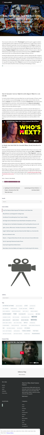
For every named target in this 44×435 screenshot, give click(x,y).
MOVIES (3, 385)
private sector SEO (15, 325)
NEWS (3, 389)
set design (27, 328)
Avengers (6, 181)
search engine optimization (34, 325)
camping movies (14, 308)
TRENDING (4, 391)
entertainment (7, 314)
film (15, 314)
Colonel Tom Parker (23, 308)
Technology (24, 424)
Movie (23, 416)
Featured (7, 178)
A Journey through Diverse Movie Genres (11, 244)
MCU (19, 181)
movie (34, 317)
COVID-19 (31, 308)
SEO (4, 328)
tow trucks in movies (18, 333)
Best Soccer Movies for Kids (9, 234)
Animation (24, 408)
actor (26, 305)
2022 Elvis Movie (19, 305)
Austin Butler (32, 305)
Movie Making (12, 178)
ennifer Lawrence (34, 311)
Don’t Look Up (25, 311)
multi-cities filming (18, 322)
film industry (22, 314)
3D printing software (8, 305)
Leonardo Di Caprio (6, 317)
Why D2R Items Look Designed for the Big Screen (13, 213)
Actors (23, 406)
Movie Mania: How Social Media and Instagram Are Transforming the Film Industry (20, 248)
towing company (26, 330)
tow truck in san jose (7, 333)
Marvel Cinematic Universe (12, 181)
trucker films (27, 333)
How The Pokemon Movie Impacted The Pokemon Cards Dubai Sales (18, 210)
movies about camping (7, 322)
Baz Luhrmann (5, 308)
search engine (24, 325)
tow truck (35, 330)
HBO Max (38, 314)
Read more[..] (25, 396)
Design (23, 410)
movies (34, 320)
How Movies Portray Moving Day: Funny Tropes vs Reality (15, 217)
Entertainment (25, 412)
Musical (23, 420)
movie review (25, 320)
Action (3, 178)
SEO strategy (19, 328)
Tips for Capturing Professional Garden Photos (13, 241)
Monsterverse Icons (25, 317)
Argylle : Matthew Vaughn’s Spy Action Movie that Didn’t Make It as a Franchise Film (20, 231)
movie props (16, 320)
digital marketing (6, 311)
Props (23, 422)
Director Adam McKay (16, 311)
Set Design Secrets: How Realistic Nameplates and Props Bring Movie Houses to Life (21, 224)
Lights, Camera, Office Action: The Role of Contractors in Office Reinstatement (19, 227)
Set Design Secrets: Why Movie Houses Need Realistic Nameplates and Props (19, 220)
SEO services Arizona (11, 328)
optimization (32, 322)
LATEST (3, 387)
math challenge (16, 317)
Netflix (26, 322)
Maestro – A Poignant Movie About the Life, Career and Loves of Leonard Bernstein (20, 238)
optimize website (6, 325)
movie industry (6, 320)
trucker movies (36, 333)
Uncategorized (25, 426)
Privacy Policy (4, 393)
